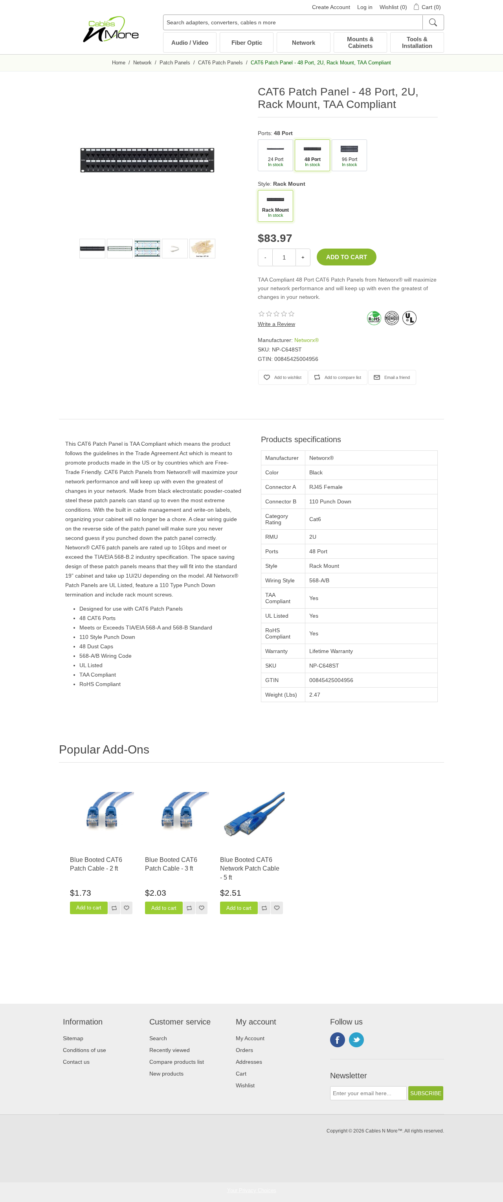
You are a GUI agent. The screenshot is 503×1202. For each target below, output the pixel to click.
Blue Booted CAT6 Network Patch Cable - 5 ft (249, 868)
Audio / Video (189, 42)
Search (158, 1038)
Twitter (356, 1039)
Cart (241, 1073)
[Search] (432, 22)
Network (303, 42)
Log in (365, 7)
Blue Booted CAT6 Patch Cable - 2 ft (96, 864)
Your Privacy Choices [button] (251, 1190)
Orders (244, 1050)
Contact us (76, 1062)
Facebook (337, 1039)
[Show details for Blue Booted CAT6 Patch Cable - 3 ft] (176, 816)
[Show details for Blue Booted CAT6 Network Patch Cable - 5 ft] (251, 816)
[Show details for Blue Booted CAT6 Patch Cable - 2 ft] (101, 816)
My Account (250, 1038)
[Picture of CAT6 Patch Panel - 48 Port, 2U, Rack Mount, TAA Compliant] (92, 248)
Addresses (249, 1062)
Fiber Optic (246, 42)
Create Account (331, 7)
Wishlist (245, 1085)
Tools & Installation (417, 42)
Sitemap (73, 1038)
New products (166, 1073)
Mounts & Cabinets (360, 42)
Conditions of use (84, 1050)
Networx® (306, 340)
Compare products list (176, 1062)
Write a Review (276, 324)
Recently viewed (169, 1050)
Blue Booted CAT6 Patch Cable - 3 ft (171, 864)
